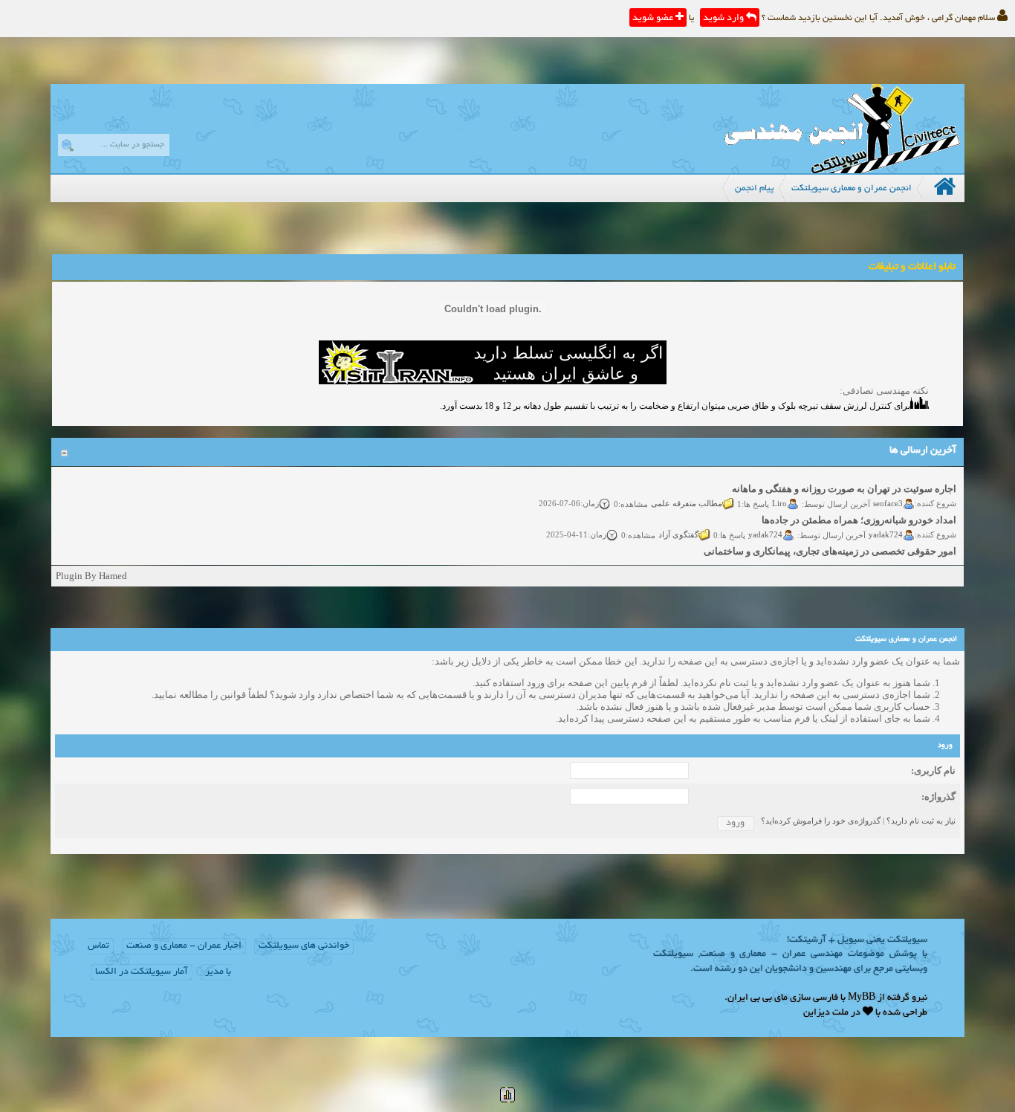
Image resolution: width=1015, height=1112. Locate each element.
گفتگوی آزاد (679, 527)
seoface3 (889, 496)
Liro (780, 496)
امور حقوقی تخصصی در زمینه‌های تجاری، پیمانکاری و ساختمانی (830, 545)
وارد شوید (724, 18)
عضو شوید (653, 18)
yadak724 (886, 527)
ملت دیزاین (826, 1013)
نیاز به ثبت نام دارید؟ (921, 820)
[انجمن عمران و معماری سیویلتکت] (842, 169)
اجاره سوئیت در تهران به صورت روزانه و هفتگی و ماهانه (845, 482)
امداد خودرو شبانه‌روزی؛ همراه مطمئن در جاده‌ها (859, 514)
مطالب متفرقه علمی (687, 496)
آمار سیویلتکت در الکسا (141, 972)
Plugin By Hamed (91, 575)
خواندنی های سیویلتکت (304, 946)
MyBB (861, 998)
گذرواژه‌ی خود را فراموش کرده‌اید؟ (821, 820)
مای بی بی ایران (757, 998)
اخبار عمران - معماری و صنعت (183, 946)
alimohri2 (887, 559)
